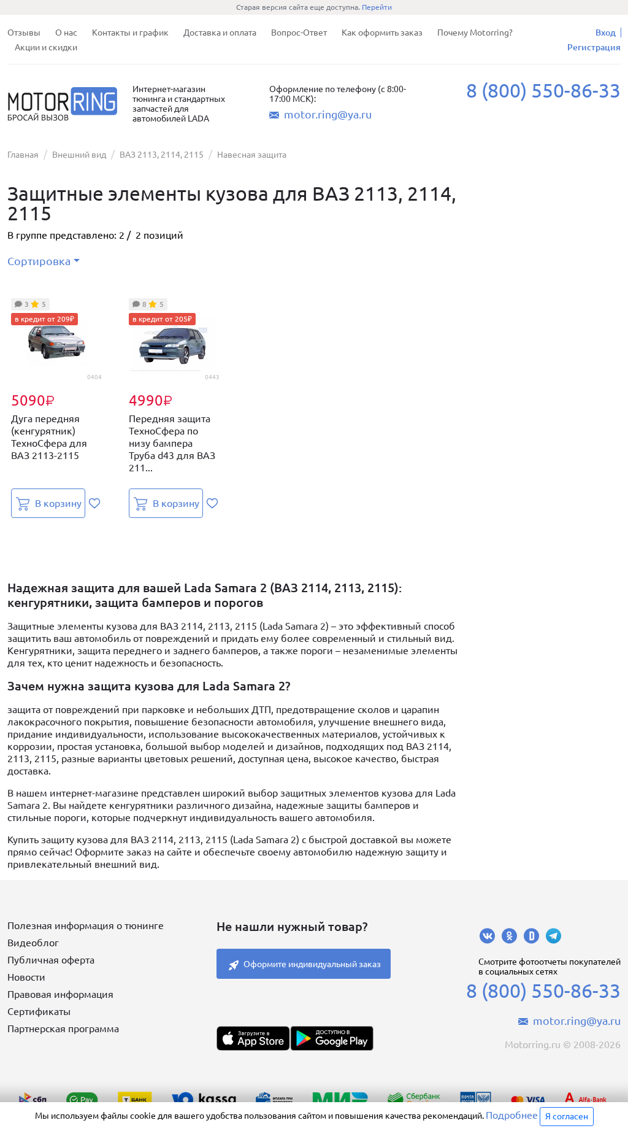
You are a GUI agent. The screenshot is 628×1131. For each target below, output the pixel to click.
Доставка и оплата (219, 32)
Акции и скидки (46, 47)
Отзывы (23, 32)
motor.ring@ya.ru (328, 114)
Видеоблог (33, 942)
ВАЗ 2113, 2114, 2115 (162, 155)
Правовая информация (60, 994)
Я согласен (566, 1116)
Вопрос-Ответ (299, 32)
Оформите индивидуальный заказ (312, 964)
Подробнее (512, 1115)
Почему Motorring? (475, 32)
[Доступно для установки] (331, 1038)
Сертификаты (39, 1011)
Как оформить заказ (382, 32)
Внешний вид (79, 155)
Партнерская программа (63, 1028)
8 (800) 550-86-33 (543, 90)
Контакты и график (130, 32)
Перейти (377, 7)
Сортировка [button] (39, 261)
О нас (66, 32)
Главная (23, 155)
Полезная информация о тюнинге (85, 925)
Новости (26, 976)
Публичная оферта (50, 959)
